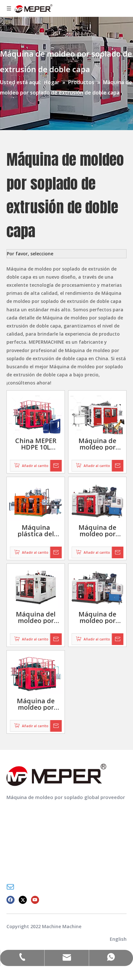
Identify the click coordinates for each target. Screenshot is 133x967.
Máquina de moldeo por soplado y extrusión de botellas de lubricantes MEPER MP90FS (97, 444)
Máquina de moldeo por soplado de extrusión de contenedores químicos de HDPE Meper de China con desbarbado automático (36, 704)
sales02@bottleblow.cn (45, 887)
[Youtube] (35, 899)
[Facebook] (10, 899)
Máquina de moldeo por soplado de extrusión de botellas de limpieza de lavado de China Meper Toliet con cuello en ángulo (97, 530)
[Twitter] (23, 899)
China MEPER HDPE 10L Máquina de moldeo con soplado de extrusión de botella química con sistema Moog (35, 444)
